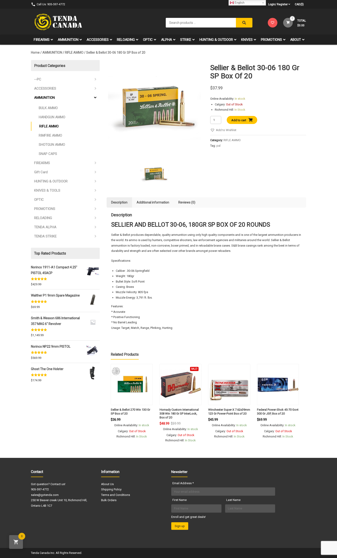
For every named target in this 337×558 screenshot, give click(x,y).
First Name (179, 500)
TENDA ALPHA (45, 227)
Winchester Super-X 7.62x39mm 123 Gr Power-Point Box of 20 (229, 411)
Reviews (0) (186, 202)
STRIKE (185, 40)
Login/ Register (278, 4)
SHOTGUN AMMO (52, 145)
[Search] (244, 22)
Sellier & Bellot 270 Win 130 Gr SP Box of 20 (130, 411)
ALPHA (166, 40)
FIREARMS (42, 40)
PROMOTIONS (271, 40)
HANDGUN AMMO (52, 117)
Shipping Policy (111, 489)
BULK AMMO (48, 108)
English (239, 2)
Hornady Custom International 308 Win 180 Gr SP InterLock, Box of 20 (179, 413)
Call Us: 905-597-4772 (51, 4)
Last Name (233, 500)
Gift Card (41, 172)
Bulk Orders (108, 500)
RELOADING (126, 40)
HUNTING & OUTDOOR (216, 40)
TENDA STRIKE (45, 236)
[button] (223, 130)
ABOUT (295, 40)
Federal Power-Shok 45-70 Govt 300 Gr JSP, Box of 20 (277, 411)
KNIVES (247, 40)
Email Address (183, 483)
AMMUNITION (68, 40)
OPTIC (148, 40)
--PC (37, 79)
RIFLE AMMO (74, 52)
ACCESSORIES (98, 40)
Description (119, 202)
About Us (107, 484)
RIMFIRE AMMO (50, 135)
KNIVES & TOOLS (47, 190)
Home (35, 52)
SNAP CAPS (48, 154)
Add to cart (238, 120)
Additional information (153, 202)
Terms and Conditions (115, 495)
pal (218, 145)
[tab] (119, 202)
